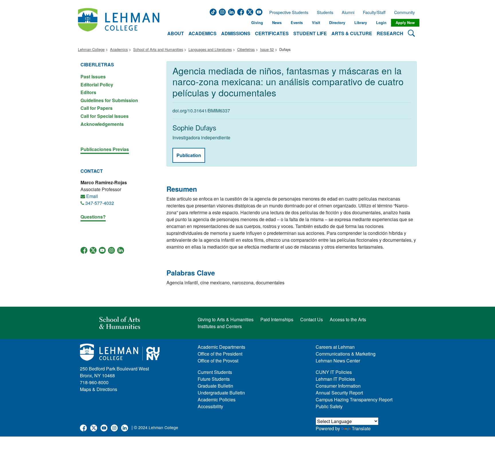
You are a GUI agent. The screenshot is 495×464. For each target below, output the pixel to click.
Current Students (215, 372)
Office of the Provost (218, 360)
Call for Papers (96, 108)
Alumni (348, 12)
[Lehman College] (118, 22)
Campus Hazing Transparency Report (354, 399)
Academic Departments (221, 347)
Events (297, 22)
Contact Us (311, 319)
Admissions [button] (235, 33)
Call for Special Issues (104, 116)
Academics (119, 49)
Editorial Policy (96, 84)
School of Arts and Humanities (158, 49)
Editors (88, 92)
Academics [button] (202, 33)
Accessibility (210, 406)
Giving (257, 22)
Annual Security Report (339, 392)
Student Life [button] (310, 33)
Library (360, 22)
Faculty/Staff (374, 12)
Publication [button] (188, 155)
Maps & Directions (98, 389)
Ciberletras (246, 49)
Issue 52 (267, 49)
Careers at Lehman (335, 347)
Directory (337, 22)
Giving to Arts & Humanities (226, 319)
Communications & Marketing (346, 353)
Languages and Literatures (210, 49)
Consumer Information (338, 385)
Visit (316, 22)
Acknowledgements (102, 124)
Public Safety (329, 406)
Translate (361, 428)
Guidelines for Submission (109, 100)
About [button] (175, 33)
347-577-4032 (99, 203)
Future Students (214, 379)
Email (92, 196)
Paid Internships (276, 319)
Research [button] (390, 33)
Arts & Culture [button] (351, 33)
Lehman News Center (338, 360)
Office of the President (220, 353)
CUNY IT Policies (334, 372)
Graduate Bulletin (215, 385)
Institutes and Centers (220, 326)
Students (325, 12)
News (277, 22)
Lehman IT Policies (335, 379)
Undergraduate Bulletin (221, 392)
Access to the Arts (348, 319)
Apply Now (405, 22)
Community (406, 12)
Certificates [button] (272, 33)
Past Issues (93, 76)
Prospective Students (287, 12)
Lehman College (91, 49)
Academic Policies (216, 399)
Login (381, 22)
